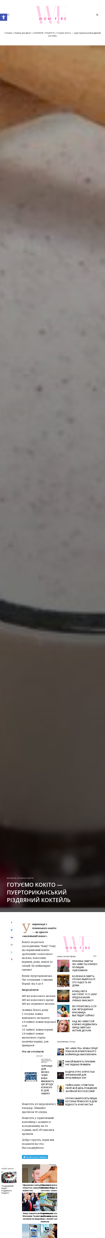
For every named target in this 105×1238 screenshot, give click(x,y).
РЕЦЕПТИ (49, 33)
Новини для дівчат (22, 33)
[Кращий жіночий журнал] (52, 15)
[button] (3, 17)
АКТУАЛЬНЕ (11, 878)
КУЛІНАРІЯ (38, 33)
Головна (8, 33)
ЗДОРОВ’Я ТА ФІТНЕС (46, 1061)
